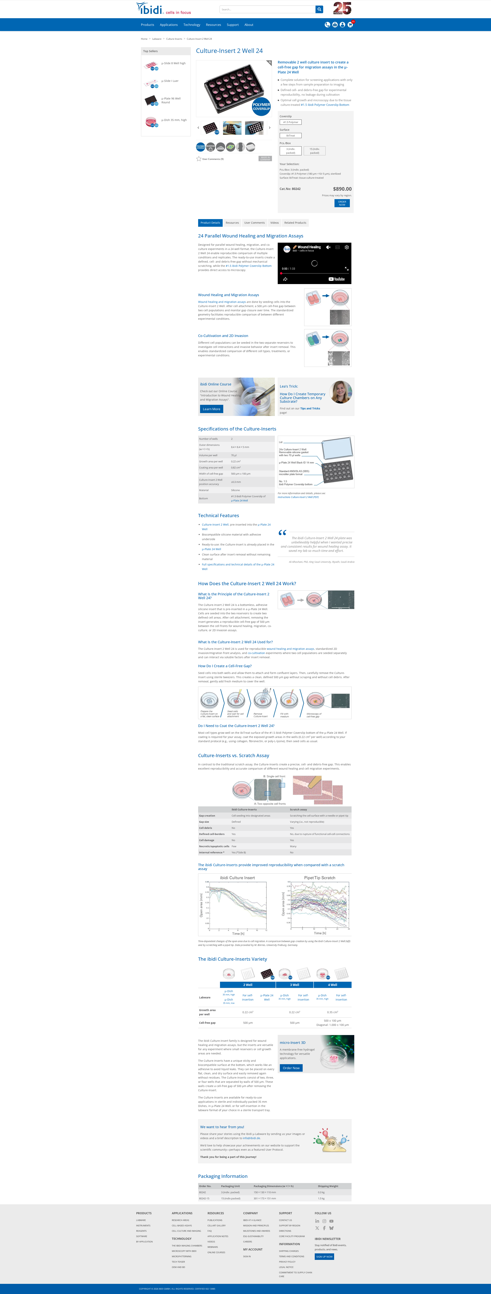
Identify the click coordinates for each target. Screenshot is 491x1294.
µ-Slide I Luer (170, 81)
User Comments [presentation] (254, 222)
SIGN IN (247, 1256)
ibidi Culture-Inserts (221, 865)
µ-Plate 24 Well (239, 500)
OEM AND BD (178, 1267)
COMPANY (250, 1213)
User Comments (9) (213, 159)
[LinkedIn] (317, 1221)
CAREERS (247, 1241)
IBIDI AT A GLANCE (252, 1220)
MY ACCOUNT (253, 1249)
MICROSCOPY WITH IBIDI (184, 1251)
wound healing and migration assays (290, 649)
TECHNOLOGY (181, 1239)
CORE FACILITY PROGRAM (292, 1236)
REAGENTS (141, 1230)
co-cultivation (256, 653)
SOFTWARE (141, 1236)
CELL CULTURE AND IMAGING (186, 1230)
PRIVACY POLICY (287, 1261)
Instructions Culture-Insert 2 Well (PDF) (298, 497)
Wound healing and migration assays (222, 302)
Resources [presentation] (232, 222)
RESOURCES (216, 1213)
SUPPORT (285, 1213)
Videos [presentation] (274, 222)
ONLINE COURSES (216, 1252)
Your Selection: (289, 164)
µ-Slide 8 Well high (173, 63)
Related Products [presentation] (295, 222)
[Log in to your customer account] (342, 24)
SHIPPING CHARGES (289, 1251)
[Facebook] (324, 1228)
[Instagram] (324, 1221)
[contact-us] (335, 24)
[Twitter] (317, 1228)
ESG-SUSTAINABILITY (253, 1236)
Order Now (342, 203)
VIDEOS (211, 1241)
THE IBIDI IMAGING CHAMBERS (187, 1245)
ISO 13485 (210, 1288)
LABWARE (141, 1220)
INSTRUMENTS (143, 1225)
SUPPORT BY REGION (289, 1225)
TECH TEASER (178, 1261)
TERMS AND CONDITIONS (291, 1256)
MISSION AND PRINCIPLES (256, 1225)
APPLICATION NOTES (218, 1236)
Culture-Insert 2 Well (215, 524)
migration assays (319, 67)
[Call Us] (327, 24)
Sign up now (324, 1256)
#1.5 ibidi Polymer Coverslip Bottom (325, 105)
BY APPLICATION (144, 1241)
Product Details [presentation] (210, 222)
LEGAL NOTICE (286, 1267)
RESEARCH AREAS (180, 1220)
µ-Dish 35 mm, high (174, 120)
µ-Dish (229, 991)
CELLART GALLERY (217, 1225)
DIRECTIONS (285, 1230)
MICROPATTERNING (181, 1256)
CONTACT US (285, 1220)
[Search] (319, 9)
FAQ (210, 1230)
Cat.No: (285, 189)
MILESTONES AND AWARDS (256, 1230)
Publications (215, 1220)
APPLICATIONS (182, 1213)
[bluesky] (331, 1228)
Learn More (211, 409)
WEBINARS (213, 1247)
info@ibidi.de (251, 1138)
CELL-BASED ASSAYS (182, 1225)
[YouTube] (331, 1221)
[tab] (210, 223)
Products (144, 1213)
